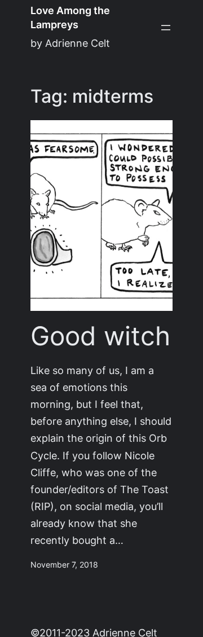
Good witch (100, 336)
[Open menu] (166, 27)
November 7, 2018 (64, 564)
